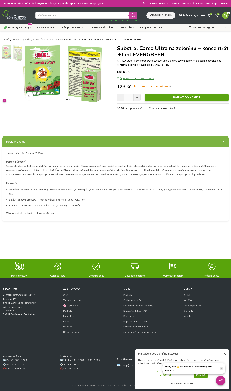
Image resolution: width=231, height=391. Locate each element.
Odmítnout (165, 374)
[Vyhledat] (133, 15)
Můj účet (188, 300)
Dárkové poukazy (192, 305)
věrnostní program (94, 3)
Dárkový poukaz (71, 332)
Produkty (127, 295)
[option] (67, 99)
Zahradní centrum (72, 300)
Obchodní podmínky (133, 300)
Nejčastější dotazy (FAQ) (135, 311)
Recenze (67, 326)
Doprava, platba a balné (135, 321)
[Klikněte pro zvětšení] (29, 96)
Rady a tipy (189, 311)
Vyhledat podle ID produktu (122, 20)
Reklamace (128, 316)
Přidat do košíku (186, 97)
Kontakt (187, 295)
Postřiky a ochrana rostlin (49, 39)
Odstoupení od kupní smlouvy (138, 305)
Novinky (187, 316)
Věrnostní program (161, 15)
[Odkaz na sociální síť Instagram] (143, 3)
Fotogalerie (69, 316)
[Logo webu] (14, 15)
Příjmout (200, 374)
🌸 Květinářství (70, 305)
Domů (5, 39)
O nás (66, 295)
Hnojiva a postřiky (22, 39)
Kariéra (66, 321)
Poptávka (68, 311)
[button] (224, 353)
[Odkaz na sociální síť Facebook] (140, 3)
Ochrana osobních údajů (182, 383)
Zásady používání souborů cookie (139, 332)
